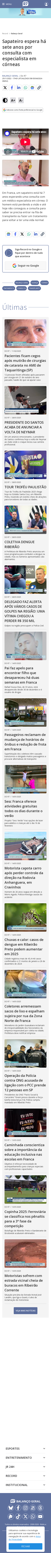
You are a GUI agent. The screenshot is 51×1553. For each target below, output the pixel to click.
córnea (44, 283)
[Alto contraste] (5, 100)
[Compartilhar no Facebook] (12, 88)
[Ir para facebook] (18, 1508)
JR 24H (10, 1467)
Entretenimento (19, 1458)
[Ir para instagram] (25, 1508)
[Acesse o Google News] (32, 88)
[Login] (46, 4)
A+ (13, 100)
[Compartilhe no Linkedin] (19, 88)
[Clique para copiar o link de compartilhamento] (39, 88)
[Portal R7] (25, 3)
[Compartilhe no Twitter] (5, 88)
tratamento (8, 288)
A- (21, 100)
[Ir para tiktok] (18, 1516)
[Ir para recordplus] (11, 1516)
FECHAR (25, 1546)
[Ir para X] (25, 1516)
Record (5, 33)
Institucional (17, 1485)
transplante (34, 288)
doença (35, 283)
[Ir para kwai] (33, 1508)
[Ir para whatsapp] (33, 1516)
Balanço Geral (16, 33)
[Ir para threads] (40, 1508)
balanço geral (22, 283)
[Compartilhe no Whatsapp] (25, 88)
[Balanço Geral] (25, 13)
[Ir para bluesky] (11, 1508)
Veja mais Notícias (25, 1310)
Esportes (13, 1449)
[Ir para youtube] (40, 1516)
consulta (21, 288)
